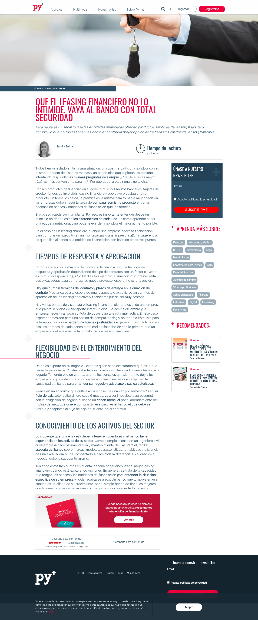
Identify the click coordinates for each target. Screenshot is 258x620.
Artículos (56, 9)
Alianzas (203, 294)
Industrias (178, 302)
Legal (209, 250)
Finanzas (178, 242)
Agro (210, 265)
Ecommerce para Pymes (187, 265)
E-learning (208, 302)
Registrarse (212, 9)
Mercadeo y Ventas (199, 242)
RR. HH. (177, 250)
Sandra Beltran (197, 358)
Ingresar (183, 9)
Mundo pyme (133, 573)
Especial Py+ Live (183, 272)
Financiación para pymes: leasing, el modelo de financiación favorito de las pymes (203, 350)
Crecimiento (194, 250)
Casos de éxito (95, 573)
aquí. (51, 611)
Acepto (197, 199)
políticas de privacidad (202, 199)
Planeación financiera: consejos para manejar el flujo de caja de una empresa (203, 379)
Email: (178, 185)
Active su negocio (183, 294)
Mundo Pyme (180, 257)
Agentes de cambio (184, 279)
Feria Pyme (179, 309)
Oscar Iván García (198, 387)
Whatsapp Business (184, 287)
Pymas (39, 7)
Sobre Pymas (136, 9)
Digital (193, 302)
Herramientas (107, 9)
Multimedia (80, 9)
